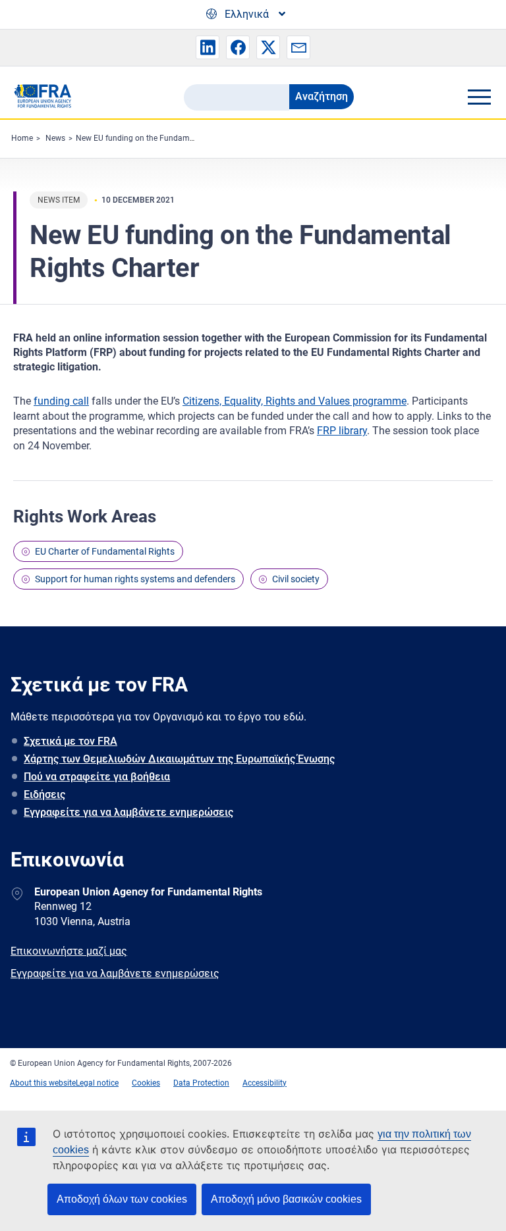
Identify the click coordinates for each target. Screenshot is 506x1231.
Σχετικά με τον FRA (70, 741)
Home (22, 138)
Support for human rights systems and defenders (135, 579)
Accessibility (264, 1083)
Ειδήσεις (44, 794)
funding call (61, 401)
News (55, 138)
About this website (43, 1083)
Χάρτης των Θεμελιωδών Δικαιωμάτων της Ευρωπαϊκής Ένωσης (179, 759)
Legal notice (97, 1083)
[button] (207, 47)
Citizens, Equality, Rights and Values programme (295, 401)
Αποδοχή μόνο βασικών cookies (286, 1199)
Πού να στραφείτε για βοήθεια (97, 776)
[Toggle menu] (479, 97)
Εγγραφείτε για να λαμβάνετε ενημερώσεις (128, 812)
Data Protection (201, 1083)
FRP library (342, 430)
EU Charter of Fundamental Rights (105, 551)
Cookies (146, 1083)
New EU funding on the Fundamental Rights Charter (168, 138)
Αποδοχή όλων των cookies (122, 1199)
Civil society (296, 579)
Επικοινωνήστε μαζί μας (69, 951)
